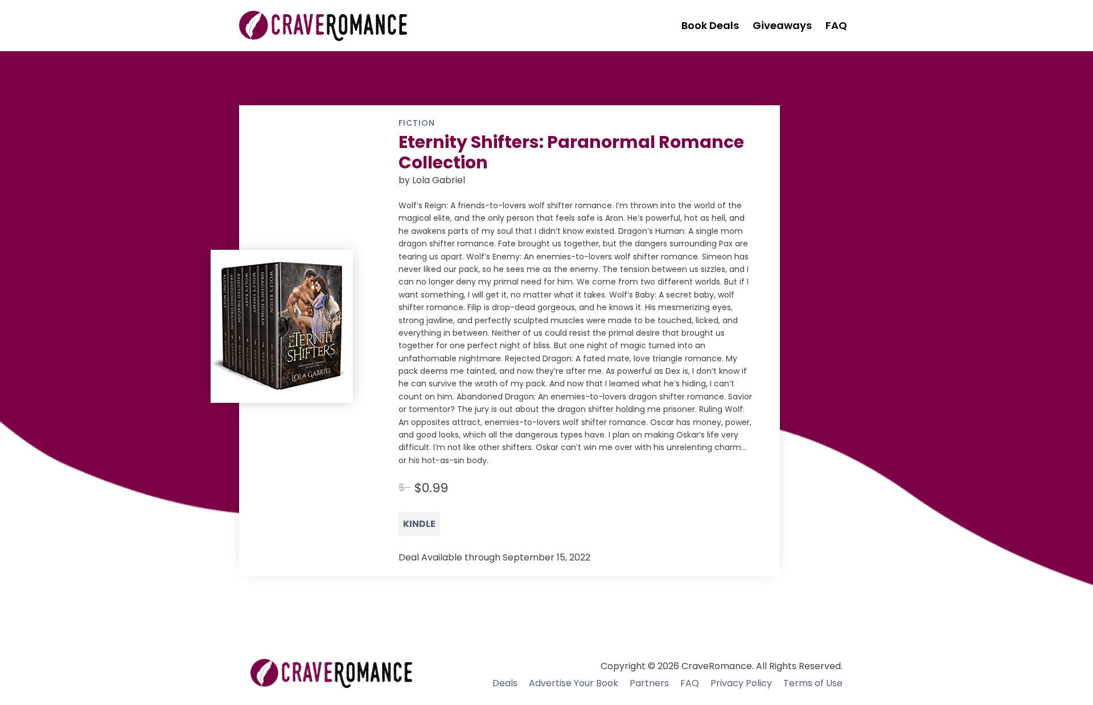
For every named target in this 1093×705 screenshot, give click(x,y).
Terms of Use (813, 683)
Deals (504, 683)
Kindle (419, 523)
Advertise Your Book (573, 683)
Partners (649, 683)
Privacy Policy (741, 683)
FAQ (689, 683)
